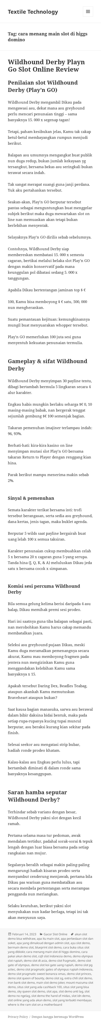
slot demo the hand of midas (50, 996)
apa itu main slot (48, 938)
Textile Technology (33, 11)
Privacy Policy (18, 1017)
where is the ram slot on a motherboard (35, 1004)
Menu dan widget (88, 16)
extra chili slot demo (78, 978)
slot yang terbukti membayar (71, 1000)
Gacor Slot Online (55, 934)
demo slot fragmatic (62, 960)
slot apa (52, 991)
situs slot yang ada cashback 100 (39, 987)
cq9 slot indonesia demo (54, 956)
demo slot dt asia (35, 960)
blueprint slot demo (48, 947)
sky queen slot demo (31, 991)
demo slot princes (79, 974)
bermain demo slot (21, 947)
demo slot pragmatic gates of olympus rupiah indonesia (54, 969)
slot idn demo (81, 996)
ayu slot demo (80, 943)
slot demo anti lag (71, 991)
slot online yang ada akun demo (29, 1000)
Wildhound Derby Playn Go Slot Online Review (46, 65)
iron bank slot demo (21, 982)
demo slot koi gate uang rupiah (52, 965)
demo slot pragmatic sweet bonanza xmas (36, 974)
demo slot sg (54, 978)
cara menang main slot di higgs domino (53, 952)
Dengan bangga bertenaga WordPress (58, 1017)
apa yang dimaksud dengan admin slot (43, 943)
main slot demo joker (50, 982)
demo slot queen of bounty (26, 978)
